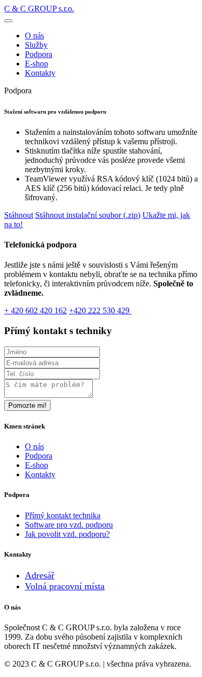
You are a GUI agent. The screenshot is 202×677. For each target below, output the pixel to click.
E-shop (36, 63)
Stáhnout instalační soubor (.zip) (87, 215)
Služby (36, 44)
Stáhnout (18, 215)
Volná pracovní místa (65, 586)
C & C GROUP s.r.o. (39, 8)
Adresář (39, 575)
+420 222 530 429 (100, 310)
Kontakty (40, 72)
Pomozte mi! (27, 405)
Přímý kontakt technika (62, 515)
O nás (34, 35)
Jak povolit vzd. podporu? (67, 534)
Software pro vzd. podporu (69, 524)
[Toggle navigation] (8, 20)
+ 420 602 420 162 (35, 310)
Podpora (38, 54)
